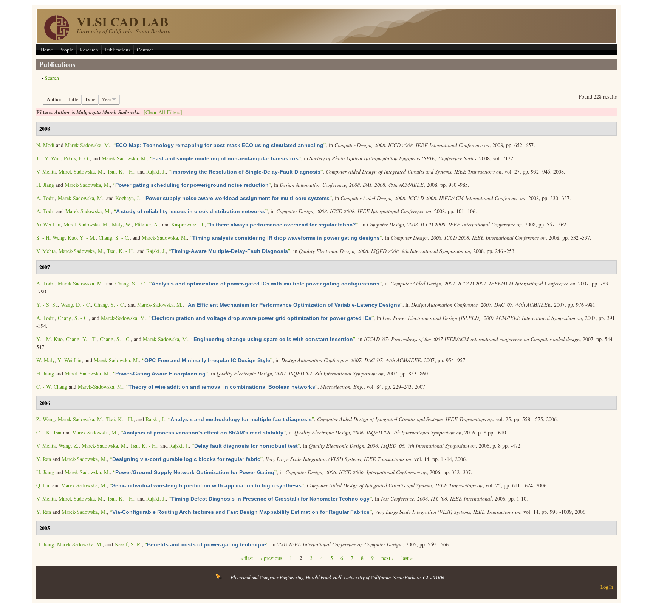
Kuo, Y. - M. (82, 237)
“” (219, 145)
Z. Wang (45, 419)
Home (47, 49)
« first (246, 557)
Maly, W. (122, 224)
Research (89, 49)
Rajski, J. (156, 171)
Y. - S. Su (47, 304)
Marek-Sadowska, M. (87, 145)
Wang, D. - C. (76, 304)
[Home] (56, 38)
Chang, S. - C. (114, 237)
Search (52, 77)
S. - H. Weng (50, 237)
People (66, 49)
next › (387, 557)
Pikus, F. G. (77, 158)
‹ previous (271, 557)
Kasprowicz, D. (187, 224)
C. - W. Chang (51, 386)
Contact (145, 49)
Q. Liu (43, 485)
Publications (117, 49)
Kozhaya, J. (127, 198)
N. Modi (45, 145)
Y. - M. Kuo (49, 339)
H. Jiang (45, 184)
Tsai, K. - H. (120, 171)
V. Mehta (46, 171)
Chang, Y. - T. (81, 339)
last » (407, 557)
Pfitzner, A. (147, 224)
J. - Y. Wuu (48, 158)
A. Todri (45, 198)
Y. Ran (43, 458)
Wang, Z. (69, 445)
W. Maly (45, 360)
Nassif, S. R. (128, 544)
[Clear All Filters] (163, 112)
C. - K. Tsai (49, 432)
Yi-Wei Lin (48, 224)
